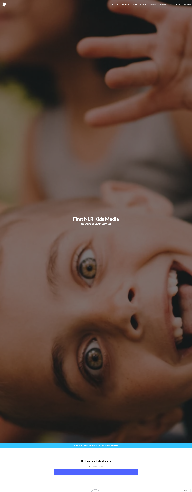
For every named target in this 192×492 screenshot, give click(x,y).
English (185, 490)
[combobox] (186, 490)
